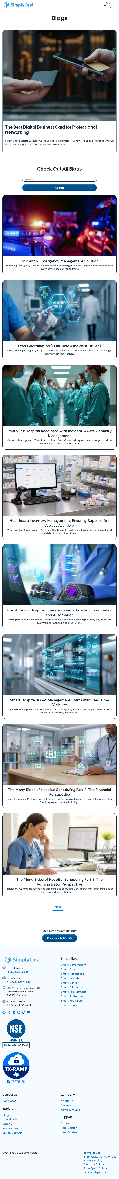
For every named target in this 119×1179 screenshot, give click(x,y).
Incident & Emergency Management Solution (60, 261)
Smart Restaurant (72, 996)
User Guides (69, 1132)
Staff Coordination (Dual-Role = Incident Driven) (59, 345)
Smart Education (72, 987)
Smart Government (73, 965)
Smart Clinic (69, 983)
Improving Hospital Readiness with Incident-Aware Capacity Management (59, 433)
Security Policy (94, 1164)
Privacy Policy (93, 1160)
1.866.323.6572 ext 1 (18, 971)
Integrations (10, 1128)
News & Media (70, 1110)
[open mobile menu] (112, 5)
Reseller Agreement (97, 1172)
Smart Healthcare (72, 974)
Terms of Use (92, 1153)
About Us (67, 1101)
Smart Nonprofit (71, 1005)
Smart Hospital (70, 978)
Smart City (68, 969)
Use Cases (9, 1101)
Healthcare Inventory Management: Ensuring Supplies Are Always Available (60, 523)
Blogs (5, 1115)
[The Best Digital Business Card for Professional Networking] (59, 75)
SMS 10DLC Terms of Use (100, 1156)
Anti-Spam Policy (95, 1168)
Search (59, 187)
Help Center (69, 1128)
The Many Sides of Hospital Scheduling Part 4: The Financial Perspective (59, 792)
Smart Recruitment (73, 992)
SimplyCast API (12, 1133)
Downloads (9, 1119)
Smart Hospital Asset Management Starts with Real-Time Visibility (59, 702)
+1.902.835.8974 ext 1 (19, 981)
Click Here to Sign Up (59, 938)
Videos (7, 1124)
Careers (66, 1105)
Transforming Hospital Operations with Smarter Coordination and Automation (59, 612)
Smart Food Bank (72, 1000)
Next (58, 907)
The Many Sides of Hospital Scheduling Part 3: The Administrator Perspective (59, 882)
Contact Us (68, 1123)
